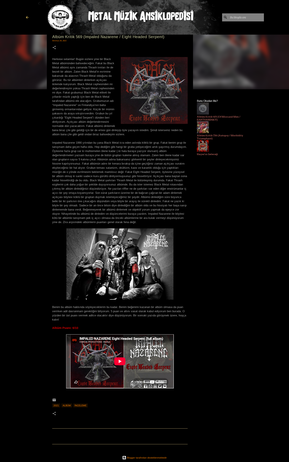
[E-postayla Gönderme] (54, 401)
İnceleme (80, 405)
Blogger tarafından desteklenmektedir (146, 457)
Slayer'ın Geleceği (207, 154)
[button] (54, 47)
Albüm (67, 405)
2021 (56, 405)
